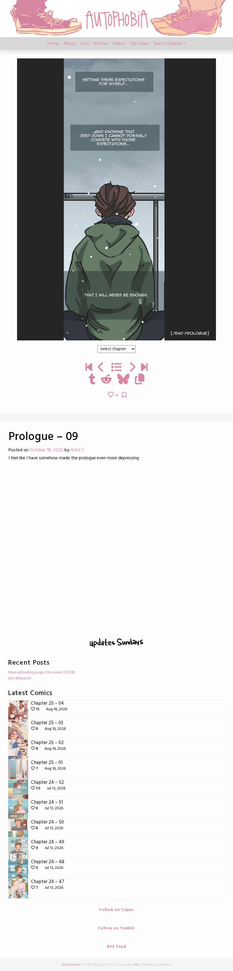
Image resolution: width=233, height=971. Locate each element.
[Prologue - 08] (101, 368)
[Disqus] (116, 548)
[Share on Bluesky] (123, 380)
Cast (84, 43)
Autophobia (71, 965)
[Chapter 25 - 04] (144, 368)
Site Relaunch (19, 678)
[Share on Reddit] (106, 380)
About (69, 43)
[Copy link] (139, 380)
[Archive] (116, 368)
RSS (137, 965)
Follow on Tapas (116, 910)
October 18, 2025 (46, 450)
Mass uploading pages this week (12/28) (41, 672)
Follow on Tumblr (116, 928)
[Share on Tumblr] (92, 380)
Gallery (118, 43)
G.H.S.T (77, 450)
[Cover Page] (89, 368)
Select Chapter (168, 43)
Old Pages (139, 43)
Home (53, 43)
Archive (100, 43)
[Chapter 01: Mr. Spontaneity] (132, 368)
